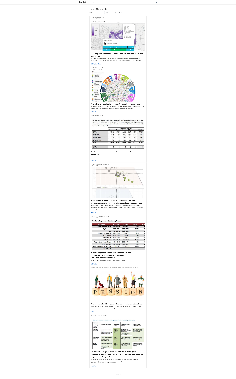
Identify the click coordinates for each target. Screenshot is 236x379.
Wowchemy (108, 376)
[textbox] (96, 12)
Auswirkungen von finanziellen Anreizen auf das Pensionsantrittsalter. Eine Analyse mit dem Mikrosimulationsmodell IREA (111, 255)
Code (99, 63)
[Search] (153, 2)
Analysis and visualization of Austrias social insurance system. (116, 104)
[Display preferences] (156, 2)
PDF (92, 63)
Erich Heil (82, 2)
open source (117, 376)
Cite (95, 63)
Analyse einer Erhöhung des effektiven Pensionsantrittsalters (116, 304)
